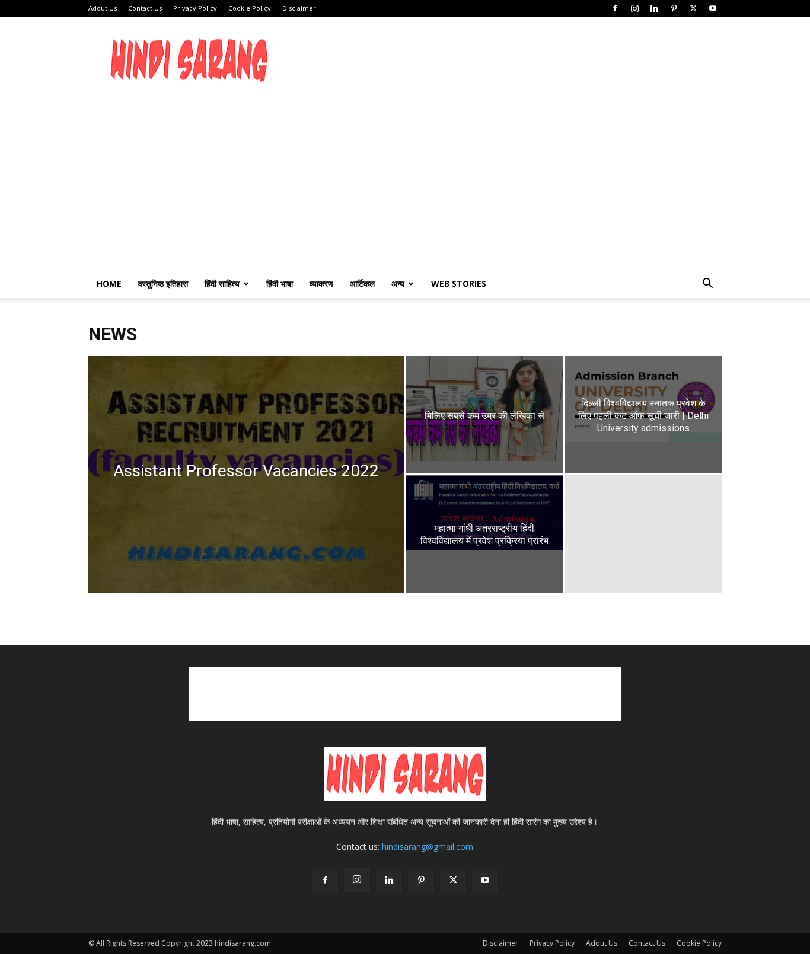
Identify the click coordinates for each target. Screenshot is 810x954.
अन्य (397, 283)
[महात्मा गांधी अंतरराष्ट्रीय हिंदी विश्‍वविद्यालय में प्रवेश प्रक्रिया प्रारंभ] (484, 512)
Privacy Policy (195, 8)
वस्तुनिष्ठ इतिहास (163, 283)
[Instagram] (634, 8)
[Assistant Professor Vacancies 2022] (246, 493)
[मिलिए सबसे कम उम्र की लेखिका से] (484, 408)
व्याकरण (321, 283)
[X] (693, 8)
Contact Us (145, 8)
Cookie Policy (249, 8)
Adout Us (102, 8)
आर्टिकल (362, 283)
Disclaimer (299, 8)
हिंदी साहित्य (222, 283)
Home (109, 283)
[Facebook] (615, 8)
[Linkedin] (654, 8)
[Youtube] (713, 8)
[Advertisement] (506, 60)
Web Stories (458, 283)
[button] (707, 284)
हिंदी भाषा (279, 283)
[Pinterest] (674, 8)
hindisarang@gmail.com (427, 846)
